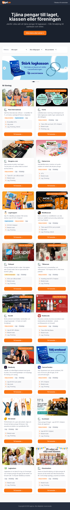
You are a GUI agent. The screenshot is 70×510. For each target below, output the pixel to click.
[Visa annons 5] (38, 81)
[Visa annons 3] (35, 81)
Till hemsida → (18, 134)
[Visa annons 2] (33, 81)
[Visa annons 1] (31, 81)
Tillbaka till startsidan (61, 2)
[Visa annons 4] (37, 81)
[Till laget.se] (6, 2)
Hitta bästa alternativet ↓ (35, 33)
